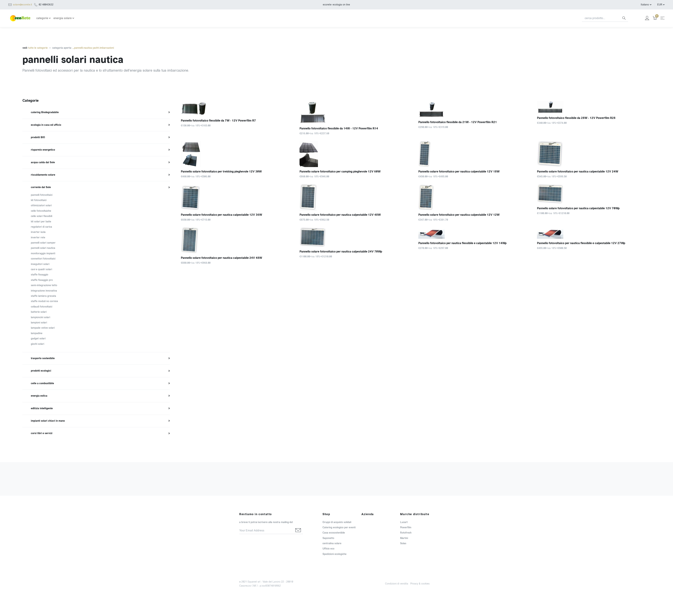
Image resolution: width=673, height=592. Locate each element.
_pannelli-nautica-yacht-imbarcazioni (93, 48)
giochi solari (37, 344)
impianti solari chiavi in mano (48, 421)
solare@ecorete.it (22, 4)
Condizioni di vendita (396, 583)
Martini (404, 538)
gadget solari (38, 338)
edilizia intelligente (42, 408)
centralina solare (331, 543)
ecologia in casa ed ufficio (46, 125)
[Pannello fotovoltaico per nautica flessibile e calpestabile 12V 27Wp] (594, 233)
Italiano (645, 4)
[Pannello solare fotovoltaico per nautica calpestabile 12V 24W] (594, 154)
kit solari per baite (41, 221)
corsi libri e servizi (41, 433)
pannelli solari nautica (43, 248)
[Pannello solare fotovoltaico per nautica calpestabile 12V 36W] (237, 197)
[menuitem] (96, 112)
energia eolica (39, 396)
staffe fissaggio (39, 274)
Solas (403, 543)
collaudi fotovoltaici (41, 306)
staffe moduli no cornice (44, 301)
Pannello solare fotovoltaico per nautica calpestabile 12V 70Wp (578, 208)
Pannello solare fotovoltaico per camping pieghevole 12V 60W (340, 171)
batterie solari (39, 312)
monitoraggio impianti (43, 253)
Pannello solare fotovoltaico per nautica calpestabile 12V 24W (577, 171)
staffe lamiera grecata (43, 296)
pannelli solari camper (43, 242)
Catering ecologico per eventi (339, 527)
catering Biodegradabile (45, 112)
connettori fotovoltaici (43, 258)
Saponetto (328, 538)
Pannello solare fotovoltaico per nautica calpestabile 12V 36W (221, 215)
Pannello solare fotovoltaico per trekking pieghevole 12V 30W (221, 171)
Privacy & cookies (420, 583)
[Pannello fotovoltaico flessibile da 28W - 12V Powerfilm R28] (594, 107)
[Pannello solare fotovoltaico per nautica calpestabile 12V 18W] (475, 154)
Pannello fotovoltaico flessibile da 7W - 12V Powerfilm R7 (218, 121)
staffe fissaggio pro (42, 280)
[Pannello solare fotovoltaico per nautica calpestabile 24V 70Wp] (356, 237)
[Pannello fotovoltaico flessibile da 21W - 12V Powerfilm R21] (475, 109)
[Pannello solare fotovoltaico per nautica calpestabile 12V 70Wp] (594, 194)
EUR (659, 4)
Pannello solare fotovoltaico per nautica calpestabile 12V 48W (340, 215)
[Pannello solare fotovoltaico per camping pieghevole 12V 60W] (356, 154)
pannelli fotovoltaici (41, 195)
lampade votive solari (43, 328)
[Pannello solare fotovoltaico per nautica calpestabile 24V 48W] (237, 240)
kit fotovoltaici (38, 200)
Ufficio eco (328, 548)
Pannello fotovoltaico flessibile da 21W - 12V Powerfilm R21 (457, 122)
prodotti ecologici (41, 371)
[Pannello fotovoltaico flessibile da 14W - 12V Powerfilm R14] (356, 112)
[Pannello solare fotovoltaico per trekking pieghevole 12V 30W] (237, 154)
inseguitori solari (40, 264)
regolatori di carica (41, 227)
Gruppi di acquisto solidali (336, 522)
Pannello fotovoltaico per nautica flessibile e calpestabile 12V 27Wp (581, 243)
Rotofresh (406, 532)
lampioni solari (39, 322)
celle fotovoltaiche (41, 211)
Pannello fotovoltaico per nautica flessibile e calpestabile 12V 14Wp (462, 243)
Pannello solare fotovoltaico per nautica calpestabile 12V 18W (458, 171)
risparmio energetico (43, 150)
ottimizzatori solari (41, 205)
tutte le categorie (38, 48)
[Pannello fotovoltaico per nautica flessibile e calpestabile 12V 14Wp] (475, 233)
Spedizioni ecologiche (334, 554)
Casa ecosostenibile (333, 532)
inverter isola (38, 232)
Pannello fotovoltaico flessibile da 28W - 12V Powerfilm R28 (576, 118)
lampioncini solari (40, 317)
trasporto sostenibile (43, 358)
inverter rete (38, 237)
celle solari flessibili (41, 216)
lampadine (36, 333)
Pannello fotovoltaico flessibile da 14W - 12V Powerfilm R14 (339, 128)
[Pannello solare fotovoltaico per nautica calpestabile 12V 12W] (475, 197)
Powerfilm (405, 527)
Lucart (404, 522)
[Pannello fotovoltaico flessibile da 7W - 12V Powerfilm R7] (237, 108)
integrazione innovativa (44, 290)
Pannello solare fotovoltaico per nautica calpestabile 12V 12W (458, 215)
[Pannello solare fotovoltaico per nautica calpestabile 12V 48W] (356, 197)
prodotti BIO (38, 137)
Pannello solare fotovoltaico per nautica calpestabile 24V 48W (221, 258)
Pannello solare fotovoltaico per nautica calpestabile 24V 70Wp (341, 252)
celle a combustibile (42, 383)
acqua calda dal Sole (43, 162)
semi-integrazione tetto (44, 285)
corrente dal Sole (41, 187)
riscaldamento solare (43, 175)
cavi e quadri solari (41, 269)
